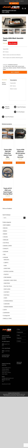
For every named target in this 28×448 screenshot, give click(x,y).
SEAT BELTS (6, 292)
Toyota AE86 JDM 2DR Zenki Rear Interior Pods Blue (8, 153)
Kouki (22, 66)
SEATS (5, 298)
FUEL (4, 254)
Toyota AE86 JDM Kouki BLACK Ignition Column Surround (20, 153)
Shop (18, 329)
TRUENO (19, 67)
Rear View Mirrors (8, 286)
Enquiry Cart (20, 332)
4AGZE (13, 66)
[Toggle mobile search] (22, 8)
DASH (5, 265)
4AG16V (9, 66)
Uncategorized (6, 315)
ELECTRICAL (6, 242)
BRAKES (5, 231)
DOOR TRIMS (7, 268)
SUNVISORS (7, 303)
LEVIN (4, 67)
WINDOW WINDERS (8, 306)
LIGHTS (5, 309)
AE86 (16, 66)
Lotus (7, 67)
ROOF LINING (7, 289)
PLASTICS (15, 64)
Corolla (19, 66)
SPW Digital (22, 395)
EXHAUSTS (5, 248)
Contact (19, 341)
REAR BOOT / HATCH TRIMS (10, 280)
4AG (6, 66)
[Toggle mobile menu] (25, 8)
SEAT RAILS (6, 295)
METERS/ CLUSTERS (8, 271)
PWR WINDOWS (7, 277)
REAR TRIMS (7, 283)
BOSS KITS (6, 259)
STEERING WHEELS (8, 300)
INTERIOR (10, 64)
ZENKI (4, 69)
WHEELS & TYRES (7, 318)
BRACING (5, 228)
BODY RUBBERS (6, 225)
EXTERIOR (5, 251)
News (18, 335)
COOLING (5, 236)
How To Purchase (4, 83)
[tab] (5, 79)
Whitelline (23, 67)
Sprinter (14, 67)
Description (4, 79)
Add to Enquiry (15, 72)
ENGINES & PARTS (7, 245)
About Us (19, 338)
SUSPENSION (6, 312)
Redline (10, 67)
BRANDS (5, 234)
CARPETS (6, 262)
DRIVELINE (5, 239)
